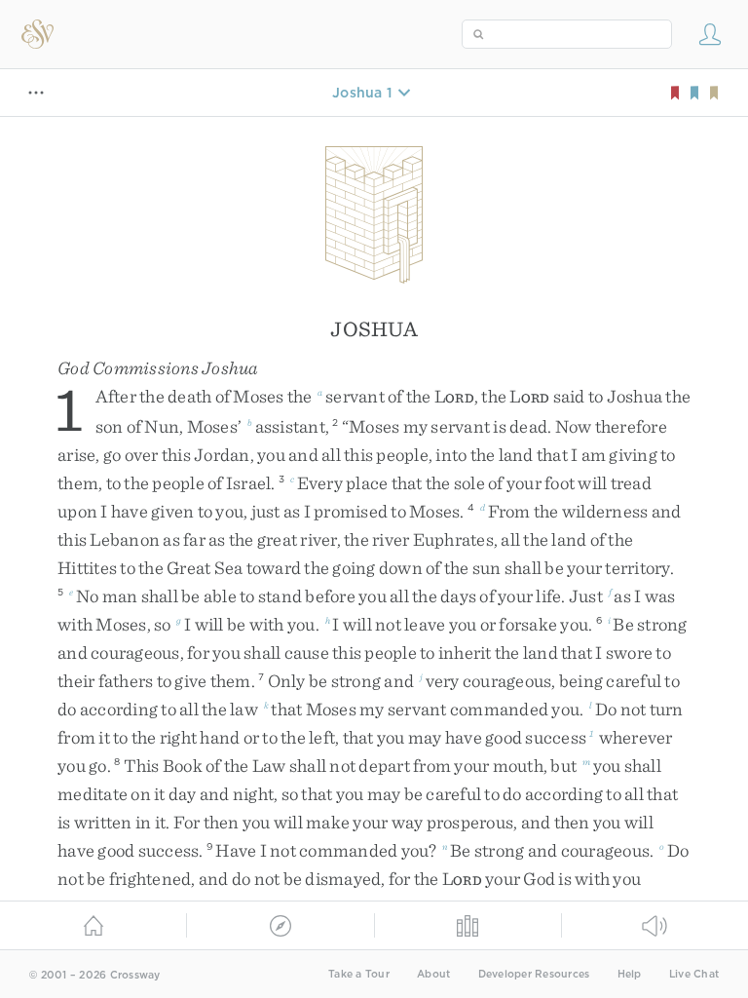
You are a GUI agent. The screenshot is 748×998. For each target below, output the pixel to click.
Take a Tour (359, 974)
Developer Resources (534, 974)
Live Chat (694, 974)
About (433, 974)
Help (629, 974)
